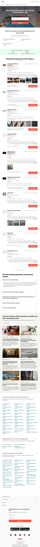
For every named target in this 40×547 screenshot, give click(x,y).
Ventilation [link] (7, 4)
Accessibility (20, 543)
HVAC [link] (3, 4)
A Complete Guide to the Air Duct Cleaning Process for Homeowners (28, 384)
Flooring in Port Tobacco (7, 485)
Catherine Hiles (24, 359)
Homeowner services (5, 496)
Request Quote (33, 86)
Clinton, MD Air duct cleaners (31, 432)
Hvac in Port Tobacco (6, 444)
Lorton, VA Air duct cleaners (19, 428)
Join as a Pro (33, 1)
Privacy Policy (22, 541)
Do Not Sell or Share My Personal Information (20, 544)
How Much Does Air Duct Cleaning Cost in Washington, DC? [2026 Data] (10, 339)
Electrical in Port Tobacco (7, 462)
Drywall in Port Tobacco (30, 483)
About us (3, 505)
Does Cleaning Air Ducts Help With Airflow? (10, 384)
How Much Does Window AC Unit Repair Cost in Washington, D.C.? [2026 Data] (9, 363)
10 (25, 268)
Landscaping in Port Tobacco (31, 469)
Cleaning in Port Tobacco (7, 472)
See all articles (7, 322)
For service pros (5, 499)
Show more (36, 76)
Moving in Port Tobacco (18, 475)
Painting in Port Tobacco (7, 473)
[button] (10, 80)
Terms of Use (17, 541)
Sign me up (20, 520)
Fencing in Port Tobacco (7, 487)
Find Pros (20, 22)
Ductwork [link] (11, 4)
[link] (20, 66)
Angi (3, 359)
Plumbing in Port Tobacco (7, 460)
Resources (4, 502)
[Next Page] (27, 268)
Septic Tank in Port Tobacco (7, 463)
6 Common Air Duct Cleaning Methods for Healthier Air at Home (28, 362)
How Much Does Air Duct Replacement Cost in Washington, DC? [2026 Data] (28, 340)
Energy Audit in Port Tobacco (19, 444)
